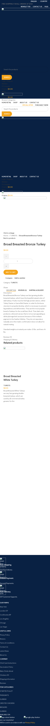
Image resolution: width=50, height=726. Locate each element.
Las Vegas (3, 627)
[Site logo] (12, 94)
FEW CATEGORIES (6, 687)
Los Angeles (4, 619)
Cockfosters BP (5, 615)
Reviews (3, 683)
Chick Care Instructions (8, 663)
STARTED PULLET (6, 691)
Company (4, 659)
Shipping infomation (7, 679)
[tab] (11, 290)
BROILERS (3, 707)
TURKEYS (13, 236)
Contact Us (4, 647)
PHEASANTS (4, 695)
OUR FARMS (4, 603)
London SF (4, 611)
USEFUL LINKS (5, 631)
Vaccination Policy (6, 667)
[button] (6, 411)
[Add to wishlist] (6, 405)
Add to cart (11, 272)
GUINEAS (3, 699)
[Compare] (6, 372)
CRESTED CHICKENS (7, 703)
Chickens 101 (4, 675)
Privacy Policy (5, 635)
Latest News (4, 651)
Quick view (6, 417)
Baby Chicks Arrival (6, 671)
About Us (3, 655)
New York (3, 607)
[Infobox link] (23, 564)
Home (5, 236)
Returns (2, 639)
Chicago (3, 623)
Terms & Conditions (7, 643)
